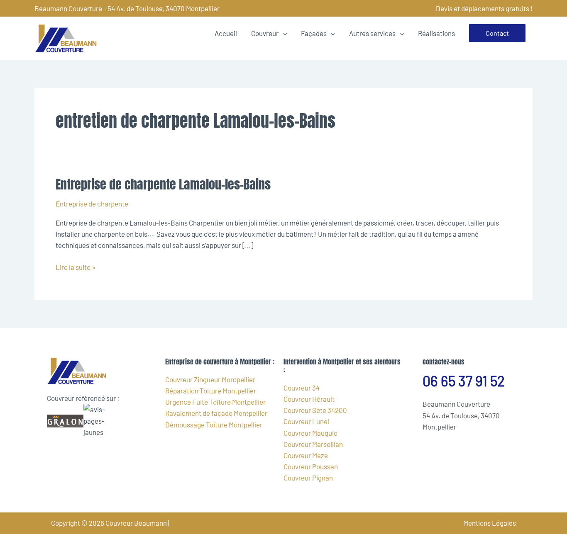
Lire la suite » (75, 266)
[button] (497, 33)
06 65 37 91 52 (464, 380)
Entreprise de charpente (92, 203)
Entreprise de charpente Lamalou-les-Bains (163, 184)
